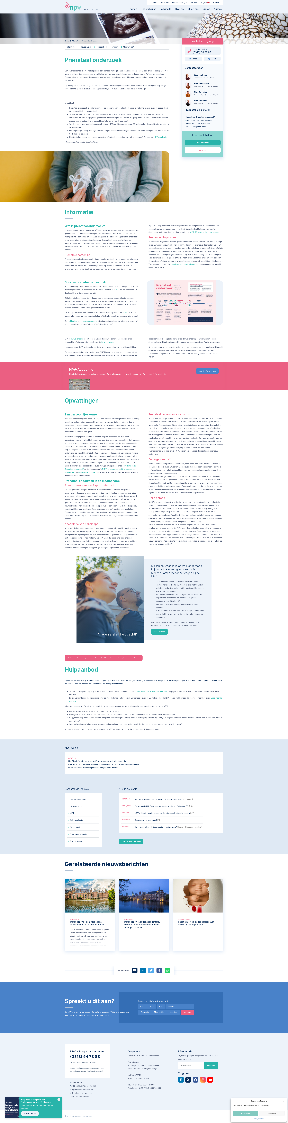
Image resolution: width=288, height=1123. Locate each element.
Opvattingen (85, 47)
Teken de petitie (30, 1113)
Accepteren (245, 1113)
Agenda (218, 9)
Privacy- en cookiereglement (82, 1116)
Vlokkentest (75, 827)
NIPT (192, 232)
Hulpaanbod (101, 47)
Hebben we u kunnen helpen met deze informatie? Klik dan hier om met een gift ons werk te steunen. (104, 658)
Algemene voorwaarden (82, 1089)
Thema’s (132, 9)
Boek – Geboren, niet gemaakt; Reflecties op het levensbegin (199, 122)
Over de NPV (77, 1082)
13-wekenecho (114, 469)
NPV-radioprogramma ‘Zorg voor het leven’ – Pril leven (164, 799)
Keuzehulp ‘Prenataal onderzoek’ (200, 117)
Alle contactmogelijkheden (83, 1086)
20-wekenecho (127, 469)
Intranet (194, 2)
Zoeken (216, 2)
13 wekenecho (201, 232)
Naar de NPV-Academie (207, 371)
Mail (195, 59)
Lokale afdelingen (179, 2)
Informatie (70, 47)
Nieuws (206, 9)
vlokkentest (194, 264)
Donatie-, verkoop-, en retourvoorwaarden (81, 1095)
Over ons (179, 9)
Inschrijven (211, 1065)
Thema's (75, 41)
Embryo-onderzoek (78, 799)
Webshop (165, 2)
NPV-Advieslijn (159, 632)
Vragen (114, 47)
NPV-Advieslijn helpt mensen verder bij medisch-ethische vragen (164, 813)
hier (117, 290)
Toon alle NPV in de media (131, 841)
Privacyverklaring (258, 1119)
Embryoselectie (76, 820)
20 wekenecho (214, 232)
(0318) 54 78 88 (85, 1056)
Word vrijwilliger (203, 142)
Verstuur (187, 1012)
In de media (165, 9)
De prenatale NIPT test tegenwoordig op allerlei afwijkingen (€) (164, 806)
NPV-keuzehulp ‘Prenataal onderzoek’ (151, 691)
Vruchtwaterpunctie (78, 834)
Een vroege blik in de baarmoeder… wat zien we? (168, 827)
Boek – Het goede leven (196, 127)
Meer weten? (128, 47)
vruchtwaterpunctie (179, 264)
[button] (283, 1101)
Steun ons (193, 9)
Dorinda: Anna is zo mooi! (148, 820)
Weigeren (272, 1113)
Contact (154, 2)
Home (67, 41)
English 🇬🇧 (205, 2)
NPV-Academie (160, 137)
